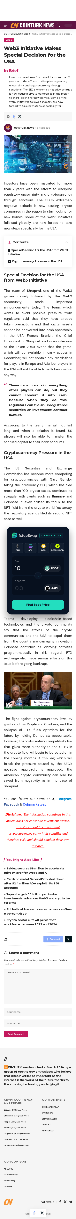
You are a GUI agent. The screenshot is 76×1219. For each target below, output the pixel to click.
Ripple (32, 724)
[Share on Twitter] (19, 116)
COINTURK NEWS (24, 127)
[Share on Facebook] (13, 116)
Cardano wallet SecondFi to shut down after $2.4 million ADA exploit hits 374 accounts (34, 883)
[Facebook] (60, 1202)
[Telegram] (70, 1202)
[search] (58, 25)
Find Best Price (38, 605)
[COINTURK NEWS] (33, 25)
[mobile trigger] (7, 25)
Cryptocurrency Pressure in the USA (37, 261)
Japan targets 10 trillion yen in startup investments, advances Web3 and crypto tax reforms (37, 898)
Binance (58, 496)
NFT (7, 507)
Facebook (11, 804)
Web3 (9, 40)
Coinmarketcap (34, 804)
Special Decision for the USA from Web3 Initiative (38, 252)
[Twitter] (65, 1202)
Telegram (64, 799)
